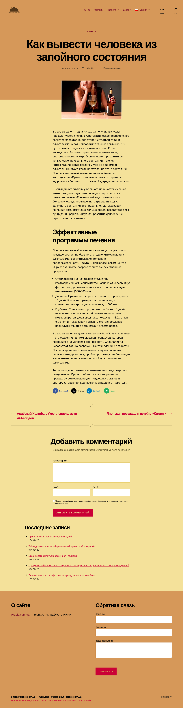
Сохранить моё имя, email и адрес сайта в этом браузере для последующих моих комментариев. (91, 502)
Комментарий (60, 460)
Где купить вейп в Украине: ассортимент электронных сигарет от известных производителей (79, 565)
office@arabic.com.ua (23, 696)
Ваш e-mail (101, 627)
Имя (55, 487)
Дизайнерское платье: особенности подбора (53, 555)
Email (96, 487)
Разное (125, 9)
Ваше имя (101, 613)
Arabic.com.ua (20, 614)
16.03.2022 (90, 68)
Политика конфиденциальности (28, 700)
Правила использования (62, 700)
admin (75, 68)
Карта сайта (85, 700)
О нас (87, 9)
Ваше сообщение (104, 640)
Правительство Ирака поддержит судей (50, 536)
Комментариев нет (112, 68)
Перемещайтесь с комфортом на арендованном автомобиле (62, 575)
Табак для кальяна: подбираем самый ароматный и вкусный (61, 546)
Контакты (99, 9)
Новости (111, 9)
